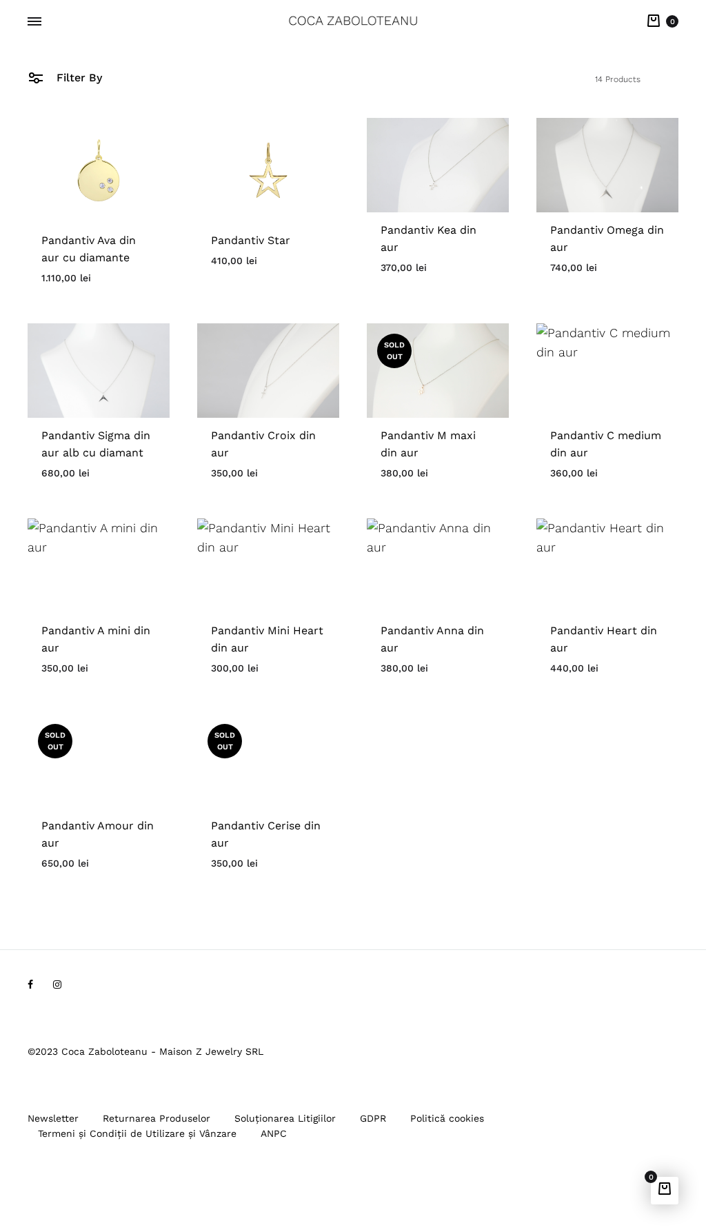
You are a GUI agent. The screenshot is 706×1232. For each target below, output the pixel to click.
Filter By (77, 77)
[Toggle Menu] (34, 22)
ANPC (274, 1133)
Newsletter (53, 1118)
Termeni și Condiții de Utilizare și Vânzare (137, 1133)
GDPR (373, 1118)
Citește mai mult (425, 489)
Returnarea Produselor (156, 1118)
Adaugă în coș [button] (78, 294)
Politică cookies (447, 1118)
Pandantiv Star (250, 240)
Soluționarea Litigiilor (285, 1118)
